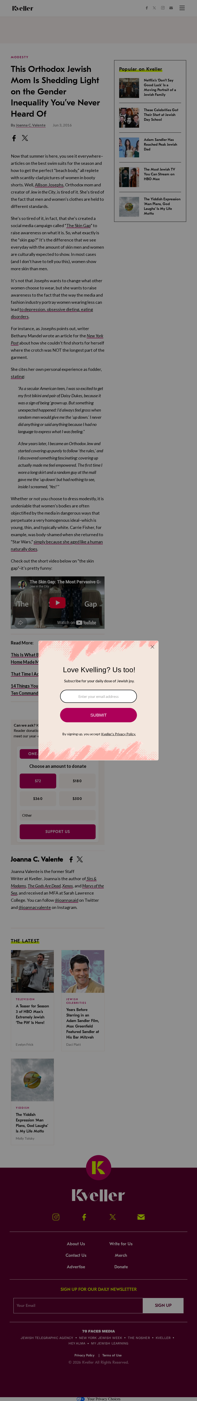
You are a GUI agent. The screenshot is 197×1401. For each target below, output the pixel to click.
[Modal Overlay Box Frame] (98, 700)
